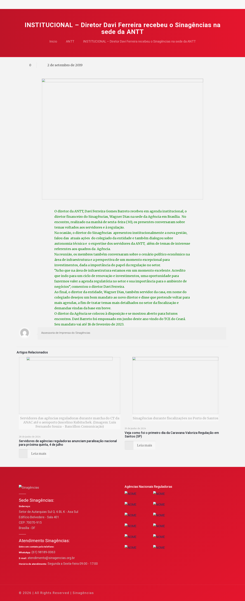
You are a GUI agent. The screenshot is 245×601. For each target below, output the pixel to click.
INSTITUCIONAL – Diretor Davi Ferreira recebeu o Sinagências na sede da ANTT (139, 41)
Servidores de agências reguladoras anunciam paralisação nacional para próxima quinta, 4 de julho (68, 442)
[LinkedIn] (203, 593)
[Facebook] (189, 593)
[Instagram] (208, 593)
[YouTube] (199, 593)
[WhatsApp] (184, 593)
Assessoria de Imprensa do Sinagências (65, 332)
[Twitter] (194, 593)
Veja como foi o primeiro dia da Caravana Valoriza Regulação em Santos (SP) (172, 434)
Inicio (53, 41)
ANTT (70, 41)
